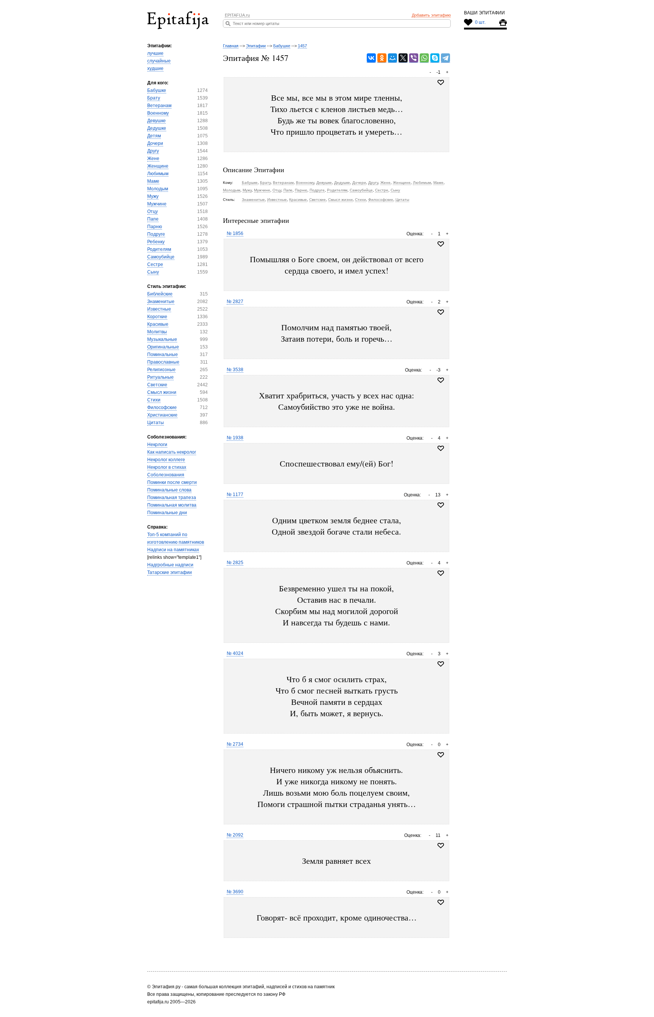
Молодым (157, 188)
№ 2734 (235, 744)
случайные (159, 61)
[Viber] (413, 58)
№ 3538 (235, 369)
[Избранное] (441, 244)
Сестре (155, 264)
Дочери (155, 143)
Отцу (152, 211)
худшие (155, 68)
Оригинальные (163, 347)
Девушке (156, 120)
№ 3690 (235, 891)
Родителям (159, 249)
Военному (158, 113)
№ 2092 (235, 835)
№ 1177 (235, 494)
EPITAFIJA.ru (237, 15)
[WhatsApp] (424, 58)
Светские (157, 384)
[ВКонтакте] (371, 58)
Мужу (153, 196)
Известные (159, 309)
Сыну (153, 272)
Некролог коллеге (166, 459)
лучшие (155, 53)
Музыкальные (162, 339)
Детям (154, 135)
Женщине (157, 166)
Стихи (153, 400)
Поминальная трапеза (171, 497)
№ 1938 (235, 437)
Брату (153, 98)
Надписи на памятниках (173, 549)
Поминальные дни (167, 512)
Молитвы (157, 331)
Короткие (157, 316)
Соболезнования (165, 474)
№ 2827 (235, 301)
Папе (153, 219)
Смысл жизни (161, 392)
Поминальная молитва (171, 505)
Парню (154, 226)
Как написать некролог (171, 452)
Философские (162, 407)
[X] (403, 58)
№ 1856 (235, 233)
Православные (163, 362)
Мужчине (157, 204)
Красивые (157, 324)
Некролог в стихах (166, 467)
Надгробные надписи (170, 565)
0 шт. (480, 22)
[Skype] (434, 58)
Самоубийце (160, 257)
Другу (153, 151)
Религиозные (161, 369)
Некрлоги (157, 444)
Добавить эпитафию (431, 15)
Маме (153, 181)
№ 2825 (235, 562)
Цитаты (155, 422)
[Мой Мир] (392, 58)
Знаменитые (160, 301)
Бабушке (156, 90)
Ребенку (156, 241)
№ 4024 (235, 653)
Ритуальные (160, 377)
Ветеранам (159, 105)
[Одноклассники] (381, 58)
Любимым (157, 173)
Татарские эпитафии (169, 572)
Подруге (156, 234)
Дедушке (156, 128)
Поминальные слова (169, 490)
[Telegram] (445, 58)
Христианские (162, 415)
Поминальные (162, 354)
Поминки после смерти (172, 482)
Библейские (160, 294)
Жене (153, 158)
